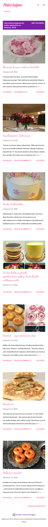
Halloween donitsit (12, 472)
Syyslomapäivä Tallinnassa (16, 135)
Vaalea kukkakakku (13, 204)
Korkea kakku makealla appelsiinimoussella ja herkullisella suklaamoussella (21, 276)
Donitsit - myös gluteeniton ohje (19, 335)
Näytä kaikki (37, 23)
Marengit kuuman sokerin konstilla (21, 67)
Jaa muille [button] (7, 92)
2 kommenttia (20, 92)
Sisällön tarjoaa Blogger (25, 515)
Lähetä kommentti (22, 160)
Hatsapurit (8, 404)
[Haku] (38, 4)
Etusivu (7, 11)
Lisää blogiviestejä (36, 506)
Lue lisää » (40, 92)
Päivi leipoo (12, 4)
